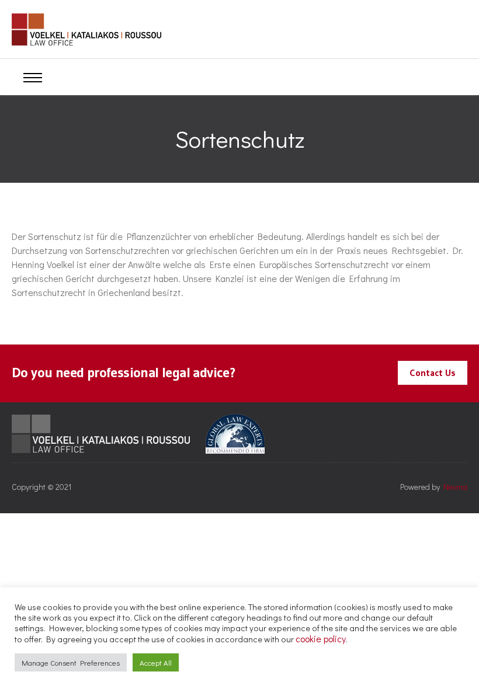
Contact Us (432, 372)
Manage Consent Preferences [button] (71, 662)
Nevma (455, 486)
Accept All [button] (156, 662)
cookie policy (321, 638)
